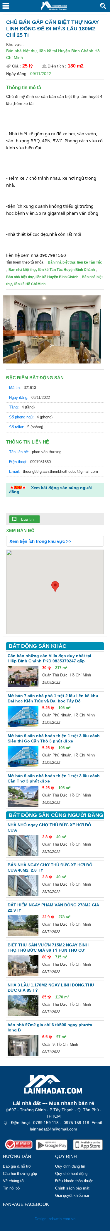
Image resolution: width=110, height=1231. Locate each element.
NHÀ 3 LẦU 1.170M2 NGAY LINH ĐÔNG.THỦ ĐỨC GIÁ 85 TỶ (51, 988)
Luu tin (27, 519)
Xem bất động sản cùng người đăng (50, 489)
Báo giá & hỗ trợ (17, 1166)
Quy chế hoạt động (71, 1173)
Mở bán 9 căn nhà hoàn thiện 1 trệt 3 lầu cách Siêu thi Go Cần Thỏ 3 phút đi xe (54, 738)
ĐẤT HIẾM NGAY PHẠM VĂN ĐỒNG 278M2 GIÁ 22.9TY (53, 908)
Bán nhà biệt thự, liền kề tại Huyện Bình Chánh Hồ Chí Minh (53, 54)
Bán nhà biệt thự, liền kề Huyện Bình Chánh (42, 277)
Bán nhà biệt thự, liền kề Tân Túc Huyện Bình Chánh (52, 270)
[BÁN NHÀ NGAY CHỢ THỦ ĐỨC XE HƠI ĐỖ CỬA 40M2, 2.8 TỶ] (23, 885)
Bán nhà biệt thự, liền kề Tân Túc (75, 262)
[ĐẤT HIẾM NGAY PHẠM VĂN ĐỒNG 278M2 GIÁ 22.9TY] (23, 925)
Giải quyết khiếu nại (72, 1195)
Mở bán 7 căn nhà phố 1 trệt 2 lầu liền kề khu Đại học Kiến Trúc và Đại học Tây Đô (53, 698)
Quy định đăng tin (70, 1166)
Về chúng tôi (13, 1181)
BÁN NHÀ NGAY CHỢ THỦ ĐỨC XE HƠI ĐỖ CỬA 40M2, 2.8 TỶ (50, 867)
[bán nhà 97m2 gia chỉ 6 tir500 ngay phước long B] (23, 1045)
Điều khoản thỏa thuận (74, 1181)
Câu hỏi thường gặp (20, 1173)
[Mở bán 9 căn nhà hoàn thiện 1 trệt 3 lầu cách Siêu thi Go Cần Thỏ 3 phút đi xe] (23, 756)
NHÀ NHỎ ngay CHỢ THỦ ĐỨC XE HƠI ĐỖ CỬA (49, 827)
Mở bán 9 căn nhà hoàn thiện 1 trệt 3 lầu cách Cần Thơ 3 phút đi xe (54, 778)
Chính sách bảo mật (72, 1188)
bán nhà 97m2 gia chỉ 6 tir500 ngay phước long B (50, 1027)
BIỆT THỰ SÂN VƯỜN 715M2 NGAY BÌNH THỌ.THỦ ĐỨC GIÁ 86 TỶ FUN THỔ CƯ (48, 948)
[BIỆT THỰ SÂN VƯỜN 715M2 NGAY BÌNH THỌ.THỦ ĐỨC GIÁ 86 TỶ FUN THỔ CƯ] (23, 965)
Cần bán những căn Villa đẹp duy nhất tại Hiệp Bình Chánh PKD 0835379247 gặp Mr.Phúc (49, 658)
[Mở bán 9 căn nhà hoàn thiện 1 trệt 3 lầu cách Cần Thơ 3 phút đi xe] (23, 796)
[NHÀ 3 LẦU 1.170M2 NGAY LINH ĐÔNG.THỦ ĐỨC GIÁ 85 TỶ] (23, 1005)
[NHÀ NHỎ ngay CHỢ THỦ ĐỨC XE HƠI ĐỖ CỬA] (23, 845)
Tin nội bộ (11, 1188)
